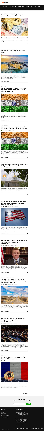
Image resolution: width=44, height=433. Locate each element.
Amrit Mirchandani (5, 167)
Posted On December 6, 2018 (12, 245)
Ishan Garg (4, 130)
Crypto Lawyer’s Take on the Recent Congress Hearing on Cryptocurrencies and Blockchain (14, 320)
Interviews (19, 6)
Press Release (27, 6)
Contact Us (41, 428)
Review (32, 6)
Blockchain (3, 13)
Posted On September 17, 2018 (10, 360)
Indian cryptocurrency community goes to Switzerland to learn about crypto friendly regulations (14, 89)
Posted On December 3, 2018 (12, 284)
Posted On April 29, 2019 (10, 130)
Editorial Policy (23, 428)
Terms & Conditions (32, 428)
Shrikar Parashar (5, 323)
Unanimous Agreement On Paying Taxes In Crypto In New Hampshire (14, 165)
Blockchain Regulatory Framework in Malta (13, 51)
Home (3, 6)
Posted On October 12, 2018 (12, 323)
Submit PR (39, 6)
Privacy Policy (27, 428)
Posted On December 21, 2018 (13, 206)
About (35, 6)
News (6, 6)
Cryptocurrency (10, 13)
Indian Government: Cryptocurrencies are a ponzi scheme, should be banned (14, 127)
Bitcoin (10, 6)
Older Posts (25, 393)
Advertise (36, 428)
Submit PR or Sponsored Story (17, 428)
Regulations (16, 13)
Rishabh (4, 360)
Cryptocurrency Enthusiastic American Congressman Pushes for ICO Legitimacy (14, 242)
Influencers (14, 6)
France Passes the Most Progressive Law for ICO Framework (13, 358)
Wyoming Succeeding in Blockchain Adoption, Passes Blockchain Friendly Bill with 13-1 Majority (13, 281)
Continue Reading (5, 81)
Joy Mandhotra (5, 16)
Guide (23, 6)
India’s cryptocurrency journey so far (13, 15)
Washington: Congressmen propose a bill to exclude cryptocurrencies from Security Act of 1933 (13, 203)
